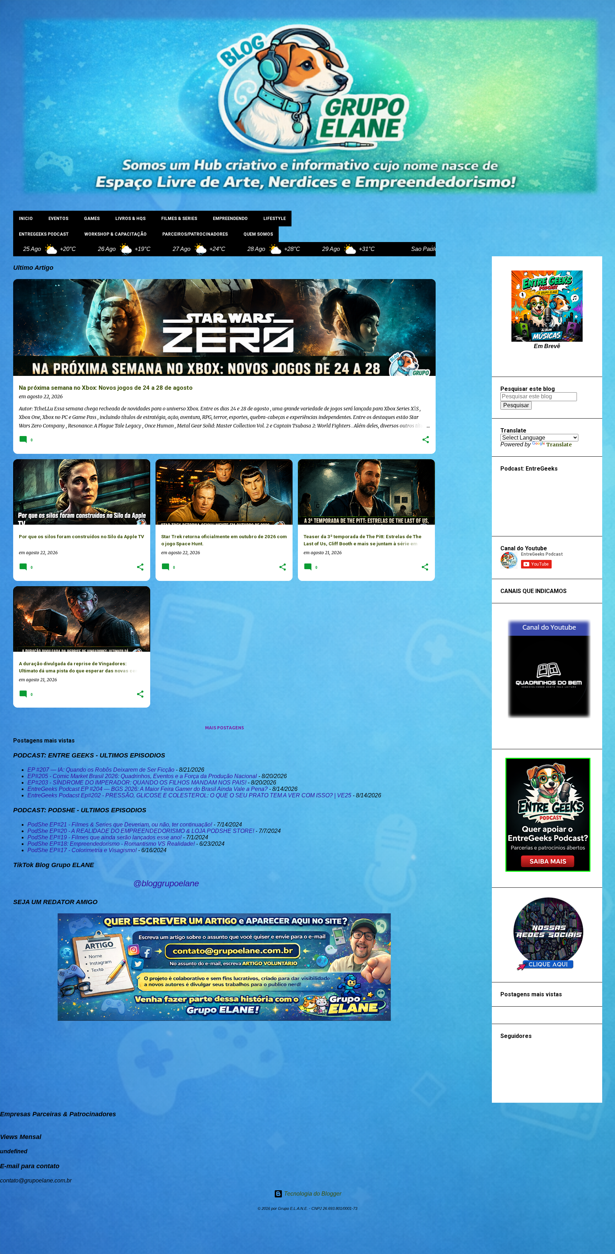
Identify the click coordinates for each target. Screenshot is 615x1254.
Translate (559, 444)
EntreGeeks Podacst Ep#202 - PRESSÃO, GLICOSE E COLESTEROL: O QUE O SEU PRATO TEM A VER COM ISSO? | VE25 (189, 795)
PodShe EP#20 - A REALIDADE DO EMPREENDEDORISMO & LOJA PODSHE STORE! (140, 831)
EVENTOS (58, 218)
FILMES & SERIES (179, 218)
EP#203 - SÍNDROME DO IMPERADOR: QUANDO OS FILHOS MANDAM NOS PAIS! (136, 783)
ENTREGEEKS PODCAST (44, 234)
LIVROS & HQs (130, 218)
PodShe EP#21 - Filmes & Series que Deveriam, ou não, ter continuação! (119, 825)
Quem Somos (258, 234)
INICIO (26, 218)
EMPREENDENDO (230, 218)
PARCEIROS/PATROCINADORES (195, 234)
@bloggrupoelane (166, 883)
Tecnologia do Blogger (312, 1194)
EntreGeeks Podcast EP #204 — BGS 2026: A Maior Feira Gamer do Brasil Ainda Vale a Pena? (147, 789)
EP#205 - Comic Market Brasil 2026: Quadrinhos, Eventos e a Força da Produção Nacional (142, 776)
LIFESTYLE (274, 218)
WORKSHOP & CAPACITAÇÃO (115, 234)
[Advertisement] (464, 363)
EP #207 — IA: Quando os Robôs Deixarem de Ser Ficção (100, 770)
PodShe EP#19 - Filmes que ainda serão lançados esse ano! (104, 837)
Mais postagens (224, 727)
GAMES (92, 218)
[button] (425, 440)
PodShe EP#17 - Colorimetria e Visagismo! (82, 850)
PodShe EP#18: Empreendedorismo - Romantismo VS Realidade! (111, 844)
